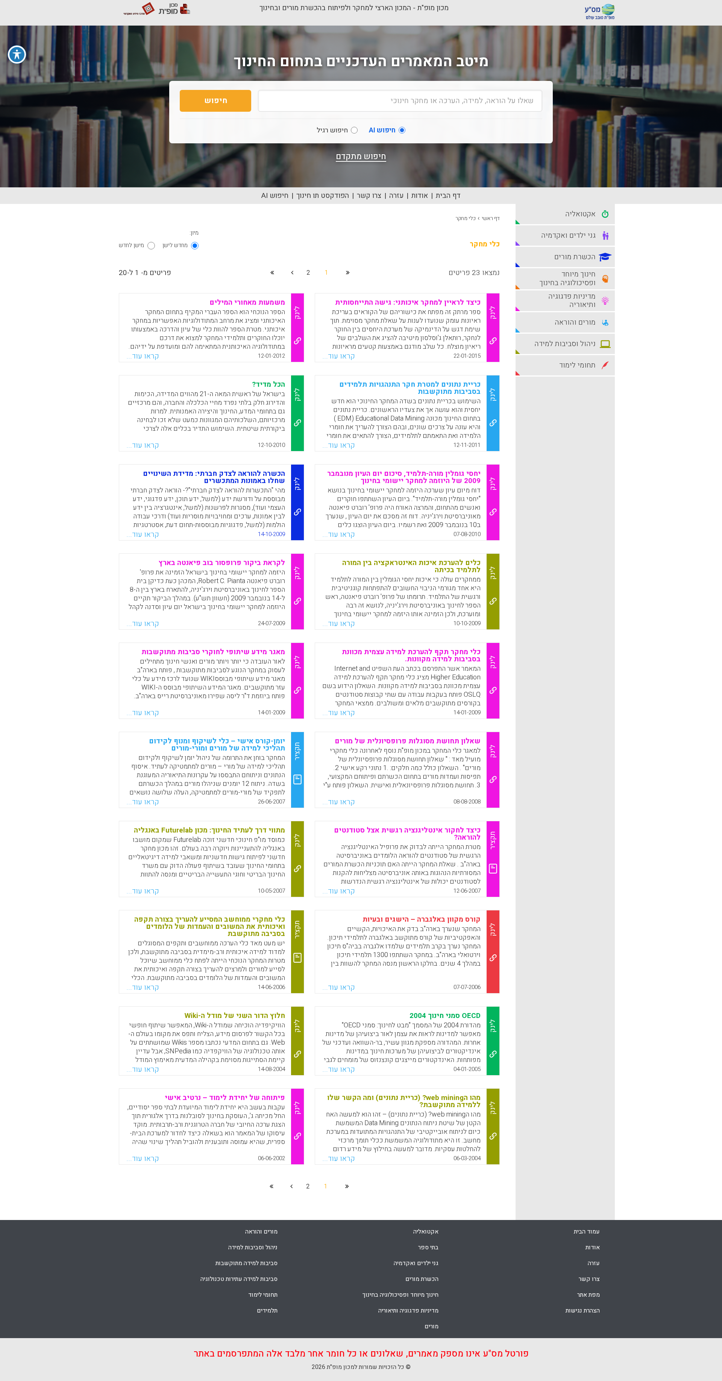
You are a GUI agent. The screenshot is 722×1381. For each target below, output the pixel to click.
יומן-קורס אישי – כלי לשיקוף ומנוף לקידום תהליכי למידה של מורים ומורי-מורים (217, 745)
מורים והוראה (261, 1231)
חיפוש (215, 100)
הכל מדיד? (268, 384)
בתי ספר (428, 1247)
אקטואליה (425, 1231)
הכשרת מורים (421, 1279)
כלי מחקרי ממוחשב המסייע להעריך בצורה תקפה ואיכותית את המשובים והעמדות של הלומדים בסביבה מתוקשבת (209, 926)
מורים (431, 1326)
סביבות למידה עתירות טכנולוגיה (239, 1279)
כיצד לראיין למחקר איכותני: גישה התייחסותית (408, 302)
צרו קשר (369, 195)
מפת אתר (588, 1294)
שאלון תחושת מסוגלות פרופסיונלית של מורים (408, 741)
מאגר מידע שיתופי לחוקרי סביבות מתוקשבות (213, 652)
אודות (419, 195)
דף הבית (448, 195)
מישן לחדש (131, 245)
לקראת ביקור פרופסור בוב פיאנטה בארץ (222, 563)
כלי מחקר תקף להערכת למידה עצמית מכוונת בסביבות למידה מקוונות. (411, 655)
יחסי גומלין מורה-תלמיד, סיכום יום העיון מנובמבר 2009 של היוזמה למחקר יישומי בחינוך (404, 477)
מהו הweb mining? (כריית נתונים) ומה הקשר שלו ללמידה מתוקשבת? (404, 1101)
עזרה (396, 195)
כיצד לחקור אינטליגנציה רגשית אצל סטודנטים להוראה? (407, 834)
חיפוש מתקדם (361, 156)
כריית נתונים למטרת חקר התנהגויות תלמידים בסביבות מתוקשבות (410, 388)
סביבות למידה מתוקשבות (246, 1263)
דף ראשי (491, 218)
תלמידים (267, 1310)
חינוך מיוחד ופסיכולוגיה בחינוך (400, 1294)
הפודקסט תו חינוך (322, 195)
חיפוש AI (274, 195)
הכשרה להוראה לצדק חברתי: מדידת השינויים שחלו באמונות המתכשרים (214, 477)
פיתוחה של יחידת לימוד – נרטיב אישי (225, 1097)
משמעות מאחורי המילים (247, 302)
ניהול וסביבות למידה (253, 1247)
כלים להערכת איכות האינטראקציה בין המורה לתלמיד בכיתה (411, 566)
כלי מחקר (465, 218)
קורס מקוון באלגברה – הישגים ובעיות (422, 919)
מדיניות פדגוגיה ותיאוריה (408, 1310)
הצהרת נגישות (583, 1310)
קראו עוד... (338, 356)
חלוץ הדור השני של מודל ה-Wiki (235, 1015)
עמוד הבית (587, 1231)
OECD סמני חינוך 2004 (445, 1015)
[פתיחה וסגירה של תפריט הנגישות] (17, 55)
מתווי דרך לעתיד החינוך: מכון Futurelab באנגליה (209, 830)
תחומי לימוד (263, 1294)
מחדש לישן (175, 245)
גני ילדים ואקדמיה (416, 1263)
